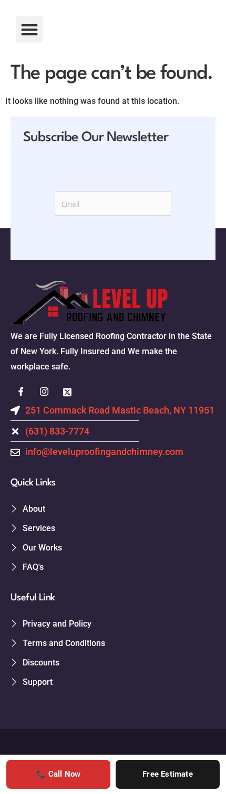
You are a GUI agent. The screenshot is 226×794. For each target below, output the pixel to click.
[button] (29, 29)
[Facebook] (21, 392)
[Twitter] (67, 392)
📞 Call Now (58, 774)
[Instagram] (44, 392)
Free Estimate (167, 774)
